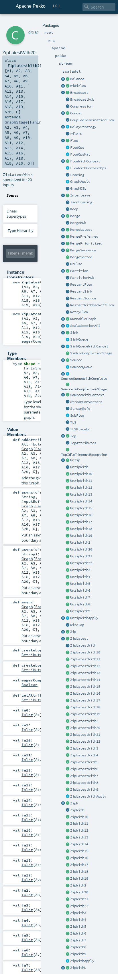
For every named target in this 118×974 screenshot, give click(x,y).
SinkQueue (79, 339)
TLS (73, 422)
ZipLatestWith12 (85, 666)
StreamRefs (80, 409)
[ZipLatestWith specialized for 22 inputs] (67, 742)
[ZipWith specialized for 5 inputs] (67, 927)
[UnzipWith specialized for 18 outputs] (67, 529)
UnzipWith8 (80, 604)
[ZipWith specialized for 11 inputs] (67, 824)
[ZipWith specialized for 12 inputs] (67, 830)
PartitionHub (82, 278)
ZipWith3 (78, 913)
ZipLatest (79, 639)
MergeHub (78, 223)
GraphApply (80, 182)
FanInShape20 (37, 368)
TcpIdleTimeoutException (84, 455)
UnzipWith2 (80, 542)
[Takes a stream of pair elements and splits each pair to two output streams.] (63, 460)
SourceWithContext (87, 395)
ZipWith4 (78, 920)
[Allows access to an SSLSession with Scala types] (67, 326)
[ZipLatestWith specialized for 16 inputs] (67, 693)
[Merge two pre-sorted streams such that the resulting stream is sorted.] (67, 257)
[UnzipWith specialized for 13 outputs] (67, 494)
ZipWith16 (79, 858)
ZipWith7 (78, 940)
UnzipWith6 (80, 591)
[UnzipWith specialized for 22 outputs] (67, 563)
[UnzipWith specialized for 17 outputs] (67, 522)
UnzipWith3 (80, 570)
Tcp (73, 436)
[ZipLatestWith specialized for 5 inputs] (67, 762)
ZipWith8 (78, 947)
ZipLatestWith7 (84, 776)
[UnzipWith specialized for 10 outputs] (67, 474)
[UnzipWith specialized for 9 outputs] (67, 611)
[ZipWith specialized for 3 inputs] (67, 913)
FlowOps (77, 148)
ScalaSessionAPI (85, 326)
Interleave (80, 195)
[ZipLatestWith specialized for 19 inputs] (67, 714)
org (31, 32)
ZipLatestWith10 (85, 652)
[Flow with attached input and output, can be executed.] (67, 319)
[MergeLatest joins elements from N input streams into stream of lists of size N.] (63, 230)
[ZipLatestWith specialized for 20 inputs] (67, 728)
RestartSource (83, 298)
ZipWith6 (78, 933)
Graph (27, 448)
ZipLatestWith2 (84, 721)
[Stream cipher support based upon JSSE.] (67, 422)
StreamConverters (86, 402)
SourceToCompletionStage (84, 389)
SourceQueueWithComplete (84, 379)
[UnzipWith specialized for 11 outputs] (67, 481)
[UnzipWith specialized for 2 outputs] (67, 542)
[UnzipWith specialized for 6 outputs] (67, 591)
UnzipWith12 (81, 488)
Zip (73, 632)
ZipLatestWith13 (85, 673)
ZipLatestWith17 (85, 700)
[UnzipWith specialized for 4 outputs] (67, 577)
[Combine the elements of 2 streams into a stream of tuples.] (67, 632)
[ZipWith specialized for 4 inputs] (67, 920)
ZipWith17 (79, 865)
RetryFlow (79, 312)
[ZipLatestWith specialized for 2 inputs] (67, 721)
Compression (81, 106)
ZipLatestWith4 (84, 755)
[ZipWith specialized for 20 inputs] (67, 892)
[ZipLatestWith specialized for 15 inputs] (67, 687)
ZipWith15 (79, 851)
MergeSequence (83, 250)
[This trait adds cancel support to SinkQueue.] (67, 346)
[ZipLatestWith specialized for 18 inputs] (67, 707)
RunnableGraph (83, 319)
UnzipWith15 (81, 508)
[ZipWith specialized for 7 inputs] (67, 940)
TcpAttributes (83, 443)
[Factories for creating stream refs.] (67, 409)
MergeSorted (81, 257)
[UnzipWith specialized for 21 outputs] (67, 556)
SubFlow (77, 416)
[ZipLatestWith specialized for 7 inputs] (67, 776)
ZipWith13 (79, 837)
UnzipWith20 (81, 549)
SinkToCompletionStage (91, 353)
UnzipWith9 (80, 611)
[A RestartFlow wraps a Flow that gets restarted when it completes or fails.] (67, 285)
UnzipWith (79, 467)
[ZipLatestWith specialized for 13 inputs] (67, 673)
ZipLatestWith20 (85, 728)
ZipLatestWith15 (85, 687)
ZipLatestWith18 (85, 707)
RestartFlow (81, 285)
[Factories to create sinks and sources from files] (67, 134)
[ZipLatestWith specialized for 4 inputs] (67, 755)
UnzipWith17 (81, 522)
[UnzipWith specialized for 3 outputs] (67, 570)
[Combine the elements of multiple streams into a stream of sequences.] (67, 803)
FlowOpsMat (80, 154)
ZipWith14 (79, 844)
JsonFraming (81, 202)
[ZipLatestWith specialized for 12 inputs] (67, 666)
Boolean (29, 684)
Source (76, 360)
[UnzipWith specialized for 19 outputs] (67, 536)
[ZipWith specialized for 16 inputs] (67, 858)
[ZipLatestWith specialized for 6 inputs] (67, 769)
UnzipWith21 (81, 556)
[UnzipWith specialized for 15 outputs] (67, 508)
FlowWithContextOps (88, 168)
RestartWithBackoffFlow (92, 305)
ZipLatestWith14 (85, 680)
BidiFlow (78, 86)
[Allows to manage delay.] (67, 127)
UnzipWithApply (84, 618)
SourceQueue (81, 367)
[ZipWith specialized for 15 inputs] (67, 851)
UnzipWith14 (81, 501)
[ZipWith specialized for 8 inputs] (67, 947)
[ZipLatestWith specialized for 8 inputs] (67, 783)
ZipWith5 (78, 927)
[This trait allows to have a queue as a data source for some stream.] (67, 367)
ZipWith (77, 810)
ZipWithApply (82, 961)
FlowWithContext (85, 161)
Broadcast (79, 93)
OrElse (76, 264)
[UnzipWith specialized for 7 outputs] (67, 597)
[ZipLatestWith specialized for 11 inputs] (67, 659)
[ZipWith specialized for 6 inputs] (67, 933)
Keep (74, 209)
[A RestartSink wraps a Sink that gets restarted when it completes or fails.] (67, 291)
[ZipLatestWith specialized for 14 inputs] (67, 680)
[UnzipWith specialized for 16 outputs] (67, 515)
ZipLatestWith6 (84, 769)
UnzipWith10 (81, 474)
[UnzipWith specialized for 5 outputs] (67, 584)
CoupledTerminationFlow (92, 120)
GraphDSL (78, 188)
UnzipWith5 (80, 584)
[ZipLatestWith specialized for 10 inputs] (67, 652)
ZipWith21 (79, 899)
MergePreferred (84, 236)
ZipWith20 (79, 892)
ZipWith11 (79, 824)
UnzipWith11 (81, 481)
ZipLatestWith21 (85, 735)
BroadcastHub (82, 100)
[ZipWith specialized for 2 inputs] (67, 885)
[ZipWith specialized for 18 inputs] (67, 872)
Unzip (75, 460)
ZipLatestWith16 (85, 693)
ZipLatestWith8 (84, 783)
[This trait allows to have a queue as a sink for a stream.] (67, 339)
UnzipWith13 (81, 494)
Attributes (32, 444)
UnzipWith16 (81, 515)
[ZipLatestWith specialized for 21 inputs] (67, 735)
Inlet (27, 714)
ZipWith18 (79, 872)
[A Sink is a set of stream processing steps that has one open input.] (67, 333)
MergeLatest (81, 230)
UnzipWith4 (80, 577)
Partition (79, 271)
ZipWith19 (79, 878)
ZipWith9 (78, 954)
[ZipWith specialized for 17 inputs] (67, 865)
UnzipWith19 (81, 536)
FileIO (76, 134)
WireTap (77, 625)
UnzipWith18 (81, 529)
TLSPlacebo (80, 429)
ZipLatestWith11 (85, 659)
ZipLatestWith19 (85, 714)
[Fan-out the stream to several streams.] (67, 79)
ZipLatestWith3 (84, 748)
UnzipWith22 (81, 563)
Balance (77, 79)
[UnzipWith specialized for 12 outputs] (67, 488)
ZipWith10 (79, 817)
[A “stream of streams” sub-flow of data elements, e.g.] (67, 416)
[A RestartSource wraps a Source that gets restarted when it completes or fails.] (67, 298)
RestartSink (81, 291)
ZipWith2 (78, 885)
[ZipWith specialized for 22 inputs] (67, 906)
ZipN (74, 803)
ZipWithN (78, 968)
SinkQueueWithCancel (89, 346)
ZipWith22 (79, 906)
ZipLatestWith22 (85, 742)
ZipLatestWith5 (84, 762)
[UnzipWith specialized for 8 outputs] (67, 604)
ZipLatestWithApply (88, 796)
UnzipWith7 (80, 597)
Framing (77, 175)
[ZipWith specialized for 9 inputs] (67, 954)
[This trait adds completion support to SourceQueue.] (67, 374)
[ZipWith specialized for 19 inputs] (67, 878)
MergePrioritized (86, 243)
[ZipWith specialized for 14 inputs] (67, 844)
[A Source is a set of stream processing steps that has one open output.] (67, 360)
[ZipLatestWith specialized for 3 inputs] (67, 748)
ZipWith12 (79, 830)
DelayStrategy (83, 127)
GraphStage (16, 122)
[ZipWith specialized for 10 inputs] (67, 817)
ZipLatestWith (83, 645)
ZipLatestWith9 (84, 790)
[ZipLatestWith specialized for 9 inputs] (67, 790)
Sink (74, 333)
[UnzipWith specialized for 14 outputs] (67, 501)
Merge (75, 216)
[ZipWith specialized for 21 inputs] (67, 899)
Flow (74, 141)
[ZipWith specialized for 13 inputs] (67, 837)
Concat (76, 113)
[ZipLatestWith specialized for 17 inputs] (67, 700)
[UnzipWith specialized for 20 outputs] (67, 549)
